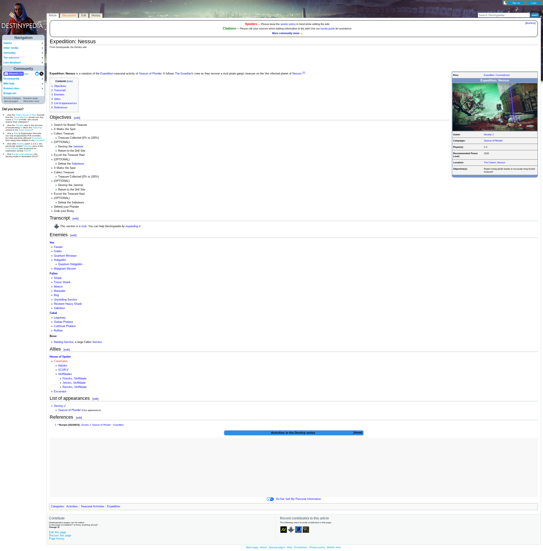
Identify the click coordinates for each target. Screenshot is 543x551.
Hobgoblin (60, 260)
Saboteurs (78, 163)
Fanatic (58, 247)
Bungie (15, 154)
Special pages (11, 101)
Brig (56, 295)
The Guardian (183, 73)
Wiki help (8, 83)
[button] (357, 433)
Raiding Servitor (63, 342)
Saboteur (59, 308)
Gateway (27, 146)
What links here (31, 101)
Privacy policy (317, 547)
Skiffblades (65, 374)
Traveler (20, 125)
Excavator (60, 391)
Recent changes (12, 98)
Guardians (37, 138)
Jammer (78, 146)
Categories (57, 506)
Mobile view (334, 547)
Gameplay (9, 52)
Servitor (97, 342)
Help (289, 547)
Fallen (19, 115)
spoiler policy (288, 24)
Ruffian (58, 330)
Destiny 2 (489, 134)
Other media (10, 47)
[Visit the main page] (23, 19)
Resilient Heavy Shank (68, 303)
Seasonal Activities (92, 506)
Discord (13, 73)
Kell (16, 119)
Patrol (26, 151)
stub (84, 226)
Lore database (12, 62)
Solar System (25, 130)
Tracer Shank (62, 282)
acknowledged (27, 154)
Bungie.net (9, 93)
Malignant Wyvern (65, 268)
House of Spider (60, 356)
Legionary (60, 317)
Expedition (106, 73)
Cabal (53, 313)
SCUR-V (63, 369)
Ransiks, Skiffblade (75, 387)
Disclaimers (301, 547)
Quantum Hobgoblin (70, 264)
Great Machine (21, 117)
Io (21, 127)
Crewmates (61, 361)
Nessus (501, 162)
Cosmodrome (12, 148)
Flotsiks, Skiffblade (74, 378)
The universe (11, 57)
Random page (30, 98)
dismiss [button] (530, 23)
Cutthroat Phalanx (65, 326)
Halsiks (62, 365)
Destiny (20, 144)
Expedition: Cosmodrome (497, 75)
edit (77, 117)
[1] (303, 72)
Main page (252, 547)
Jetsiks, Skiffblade (74, 382)
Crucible (39, 140)
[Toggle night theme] (505, 2)
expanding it (133, 226)
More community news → (287, 33)
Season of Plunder (493, 140)
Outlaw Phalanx (63, 321)
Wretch (58, 286)
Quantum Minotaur (65, 255)
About (263, 547)
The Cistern (490, 162)
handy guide (327, 28)
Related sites (11, 88)
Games (7, 43)
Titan (16, 133)
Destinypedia (11, 78)
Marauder (59, 290)
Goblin (58, 251)
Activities (278, 432)
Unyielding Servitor (65, 299)
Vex (52, 242)
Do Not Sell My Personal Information (298, 499)
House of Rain (29, 115)
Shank (58, 278)
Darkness (37, 127)
